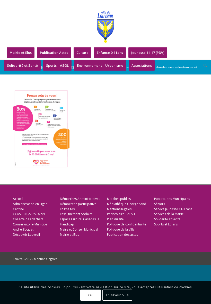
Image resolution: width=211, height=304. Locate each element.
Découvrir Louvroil (26, 234)
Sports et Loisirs (166, 224)
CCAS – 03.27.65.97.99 (29, 214)
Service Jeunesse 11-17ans (173, 209)
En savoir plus (117, 295)
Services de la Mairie (169, 214)
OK (90, 295)
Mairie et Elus (69, 234)
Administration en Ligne (30, 204)
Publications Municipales (172, 199)
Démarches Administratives (80, 199)
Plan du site (115, 219)
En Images (67, 209)
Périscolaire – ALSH (121, 214)
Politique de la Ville (121, 229)
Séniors (159, 204)
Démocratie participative (78, 204)
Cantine (18, 209)
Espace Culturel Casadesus (79, 219)
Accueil (18, 199)
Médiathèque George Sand (126, 204)
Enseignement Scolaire (76, 214)
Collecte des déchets (28, 219)
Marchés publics (119, 199)
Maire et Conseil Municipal (79, 229)
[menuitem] (20, 52)
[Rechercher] (204, 65)
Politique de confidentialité (126, 224)
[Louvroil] (105, 26)
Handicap (67, 224)
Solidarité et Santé (167, 219)
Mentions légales (119, 209)
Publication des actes (122, 234)
